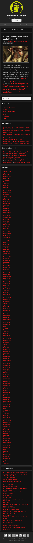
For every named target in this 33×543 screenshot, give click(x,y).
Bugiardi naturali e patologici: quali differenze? (15, 37)
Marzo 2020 (6, 271)
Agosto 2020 (6, 262)
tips (26, 91)
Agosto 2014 (6, 387)
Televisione (6, 116)
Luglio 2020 (6, 264)
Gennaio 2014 (6, 399)
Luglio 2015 (6, 369)
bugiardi (27, 83)
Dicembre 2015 (7, 360)
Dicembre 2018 (7, 298)
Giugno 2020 (6, 265)
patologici (11, 91)
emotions (20, 86)
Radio (4, 115)
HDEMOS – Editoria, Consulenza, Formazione (14, 492)
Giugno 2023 (6, 201)
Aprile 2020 (6, 269)
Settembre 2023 (7, 196)
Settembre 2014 (7, 385)
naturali (10, 89)
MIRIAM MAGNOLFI (8, 506)
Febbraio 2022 (6, 230)
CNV (4, 85)
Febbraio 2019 (6, 294)
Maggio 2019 (6, 289)
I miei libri (5, 113)
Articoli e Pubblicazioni (14, 82)
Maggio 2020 (6, 267)
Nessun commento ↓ (8, 43)
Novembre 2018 (7, 299)
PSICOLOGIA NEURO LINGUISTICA (12, 520)
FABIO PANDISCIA (8, 490)
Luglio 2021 (6, 242)
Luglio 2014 (6, 388)
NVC (23, 89)
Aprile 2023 (6, 205)
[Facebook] (5, 535)
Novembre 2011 (7, 444)
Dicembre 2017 (7, 319)
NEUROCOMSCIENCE (9, 508)
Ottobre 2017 (6, 323)
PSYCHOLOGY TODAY (9, 522)
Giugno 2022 (6, 223)
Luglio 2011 (6, 449)
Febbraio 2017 (6, 335)
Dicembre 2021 (7, 233)
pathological (5, 91)
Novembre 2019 (7, 278)
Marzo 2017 (6, 333)
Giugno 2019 (6, 287)
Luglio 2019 (6, 285)
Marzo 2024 (6, 185)
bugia (23, 83)
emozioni (25, 86)
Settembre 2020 (7, 260)
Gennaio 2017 (6, 337)
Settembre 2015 (7, 365)
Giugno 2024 (6, 180)
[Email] (24, 535)
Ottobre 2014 (6, 383)
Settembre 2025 (7, 171)
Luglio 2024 (6, 178)
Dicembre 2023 (7, 191)
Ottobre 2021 (6, 237)
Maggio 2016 (6, 351)
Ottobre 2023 (6, 194)
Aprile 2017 (6, 331)
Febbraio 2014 (6, 397)
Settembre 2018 (7, 303)
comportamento (9, 85)
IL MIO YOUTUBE (7, 495)
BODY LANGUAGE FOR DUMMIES (12, 481)
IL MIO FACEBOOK (8, 493)
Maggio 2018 (6, 310)
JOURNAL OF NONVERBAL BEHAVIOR (13, 499)
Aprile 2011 (6, 451)
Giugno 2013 (6, 410)
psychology (22, 91)
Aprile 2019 (6, 290)
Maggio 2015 (6, 372)
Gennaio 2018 (6, 317)
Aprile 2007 (6, 463)
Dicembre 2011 (7, 442)
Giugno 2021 (6, 244)
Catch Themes (21, 540)
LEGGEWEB (6, 501)
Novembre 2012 (7, 422)
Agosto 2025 (6, 173)
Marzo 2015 (6, 376)
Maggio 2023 (6, 203)
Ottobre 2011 (6, 446)
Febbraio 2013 (6, 417)
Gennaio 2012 (6, 440)
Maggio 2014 (6, 392)
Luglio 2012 (6, 429)
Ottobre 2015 (6, 364)
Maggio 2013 (6, 412)
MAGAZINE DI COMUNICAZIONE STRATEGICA (15, 504)
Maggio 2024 (6, 182)
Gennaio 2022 (6, 232)
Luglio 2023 (6, 199)
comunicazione (17, 85)
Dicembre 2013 (7, 401)
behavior (12, 83)
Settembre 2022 (7, 217)
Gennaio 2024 (6, 189)
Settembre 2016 (7, 344)
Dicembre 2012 (7, 421)
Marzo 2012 (6, 437)
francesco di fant (7, 88)
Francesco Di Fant (16, 15)
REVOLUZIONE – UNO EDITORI (11, 526)
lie (14, 88)
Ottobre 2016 (6, 342)
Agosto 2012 (6, 428)
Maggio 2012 (6, 433)
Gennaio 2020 (6, 274)
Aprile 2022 (6, 226)
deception (15, 86)
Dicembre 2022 (7, 212)
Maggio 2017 (6, 330)
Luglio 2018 (6, 306)
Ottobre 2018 (6, 301)
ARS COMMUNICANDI (9, 477)
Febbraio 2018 (6, 315)
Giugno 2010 (6, 460)
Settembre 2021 (7, 239)
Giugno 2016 (6, 349)
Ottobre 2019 (6, 280)
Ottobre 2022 (6, 216)
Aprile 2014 (6, 394)
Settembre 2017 (7, 324)
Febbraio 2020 (6, 273)
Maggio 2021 (6, 246)
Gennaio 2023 (6, 210)
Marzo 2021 (6, 249)
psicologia (16, 91)
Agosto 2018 (6, 305)
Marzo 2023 (6, 207)
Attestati (5, 109)
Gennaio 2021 (6, 253)
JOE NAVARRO (7, 497)
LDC (12, 88)
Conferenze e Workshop (9, 111)
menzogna (5, 89)
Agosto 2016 (6, 346)
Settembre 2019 (7, 281)
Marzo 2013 (6, 415)
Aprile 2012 (6, 435)
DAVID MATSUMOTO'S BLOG (10, 486)
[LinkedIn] (13, 535)
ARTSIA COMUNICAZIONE (10, 479)
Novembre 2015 (7, 362)
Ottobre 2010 (6, 456)
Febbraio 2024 (6, 187)
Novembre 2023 (7, 192)
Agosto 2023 (6, 198)
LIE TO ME (6, 502)
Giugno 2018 (6, 308)
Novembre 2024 (7, 176)
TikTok (28, 535)
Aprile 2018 (6, 312)
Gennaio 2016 (6, 358)
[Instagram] (20, 535)
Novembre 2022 (7, 214)
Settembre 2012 (7, 426)
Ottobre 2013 (6, 405)
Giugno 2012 (6, 431)
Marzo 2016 (6, 355)
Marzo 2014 (6, 396)
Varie (21, 82)
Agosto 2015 (6, 367)
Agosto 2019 (6, 283)
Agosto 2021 (6, 240)
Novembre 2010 (7, 454)
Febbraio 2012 (6, 438)
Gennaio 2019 (6, 296)
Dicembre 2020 (7, 255)
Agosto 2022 (6, 219)
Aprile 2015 (6, 374)
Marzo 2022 (6, 228)
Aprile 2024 (6, 183)
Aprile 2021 (6, 248)
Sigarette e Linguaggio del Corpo (22, 159)
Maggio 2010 (6, 462)
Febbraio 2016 (6, 356)
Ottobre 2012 (6, 424)
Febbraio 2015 (6, 378)
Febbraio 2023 (6, 208)
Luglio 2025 (6, 174)
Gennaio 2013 (6, 419)
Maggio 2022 (6, 224)
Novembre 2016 (7, 340)
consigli (11, 86)
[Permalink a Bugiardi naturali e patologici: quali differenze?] (16, 63)
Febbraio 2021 (6, 251)
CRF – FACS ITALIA (8, 485)
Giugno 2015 (6, 371)
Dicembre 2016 (7, 339)
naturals (14, 89)
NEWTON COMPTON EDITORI (11, 509)
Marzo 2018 (6, 314)
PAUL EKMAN (6, 515)
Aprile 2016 (6, 353)
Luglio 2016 (6, 348)
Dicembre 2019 (7, 276)
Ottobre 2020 (6, 258)
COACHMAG (6, 483)
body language (18, 83)
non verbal (19, 89)
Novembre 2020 (7, 256)
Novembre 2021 (7, 235)
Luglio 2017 (6, 326)
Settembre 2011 (7, 447)
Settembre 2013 (7, 406)
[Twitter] (9, 535)
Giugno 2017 (6, 328)
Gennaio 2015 (6, 380)
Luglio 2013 (6, 408)
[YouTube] (16, 535)
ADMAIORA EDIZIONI (8, 476)
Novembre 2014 (7, 381)
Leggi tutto (24, 79)
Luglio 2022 (6, 221)
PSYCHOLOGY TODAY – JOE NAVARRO (13, 524)
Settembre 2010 (7, 458)
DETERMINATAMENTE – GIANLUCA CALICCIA (15, 488)
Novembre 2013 (7, 403)
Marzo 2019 (6, 292)
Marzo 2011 (6, 453)
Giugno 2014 (6, 390)
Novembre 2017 (7, 321)
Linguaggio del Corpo (20, 88)
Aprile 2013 (6, 413)
